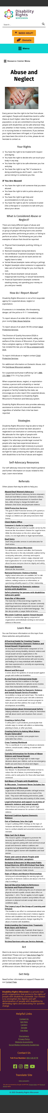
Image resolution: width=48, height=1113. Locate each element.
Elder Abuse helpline (21, 321)
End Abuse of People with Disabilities (21, 781)
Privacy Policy (24, 1039)
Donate (24, 1027)
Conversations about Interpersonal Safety (24, 709)
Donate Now (31, 961)
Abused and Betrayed (14, 670)
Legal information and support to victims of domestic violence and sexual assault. (25, 803)
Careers (24, 1025)
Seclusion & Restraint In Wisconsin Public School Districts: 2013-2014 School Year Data (24, 863)
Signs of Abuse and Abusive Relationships (23, 873)
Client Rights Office (13, 522)
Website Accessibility (24, 1042)
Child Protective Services (16, 508)
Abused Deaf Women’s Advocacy (19, 491)
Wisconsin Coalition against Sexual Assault (24, 615)
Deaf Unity (10, 539)
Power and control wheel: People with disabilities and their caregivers (22, 857)
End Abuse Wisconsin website (18, 367)
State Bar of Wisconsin (15, 598)
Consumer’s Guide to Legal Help (19, 525)
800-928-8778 (32, 1058)
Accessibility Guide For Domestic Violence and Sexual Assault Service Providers (23, 691)
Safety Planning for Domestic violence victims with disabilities (22, 587)
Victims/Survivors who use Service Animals (24, 941)
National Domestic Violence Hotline (21, 573)
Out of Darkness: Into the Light (19, 821)
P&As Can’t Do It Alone (15, 835)
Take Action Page (33, 955)
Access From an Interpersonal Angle (21, 679)
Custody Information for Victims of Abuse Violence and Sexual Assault (24, 754)
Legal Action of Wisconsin (16, 788)
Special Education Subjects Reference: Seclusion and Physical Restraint (22, 886)
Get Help (24, 1022)
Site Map (24, 1030)
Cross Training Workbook (16, 742)
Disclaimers (24, 1036)
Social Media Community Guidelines (24, 1045)
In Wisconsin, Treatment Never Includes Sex (25, 784)
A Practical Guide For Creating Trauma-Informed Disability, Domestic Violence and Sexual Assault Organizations (24, 643)
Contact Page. (11, 982)
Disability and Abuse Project (17, 767)
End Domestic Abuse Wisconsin (18, 548)
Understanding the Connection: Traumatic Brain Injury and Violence (24, 926)
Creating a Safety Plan (15, 720)
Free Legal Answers (13, 566)
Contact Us (24, 1019)
